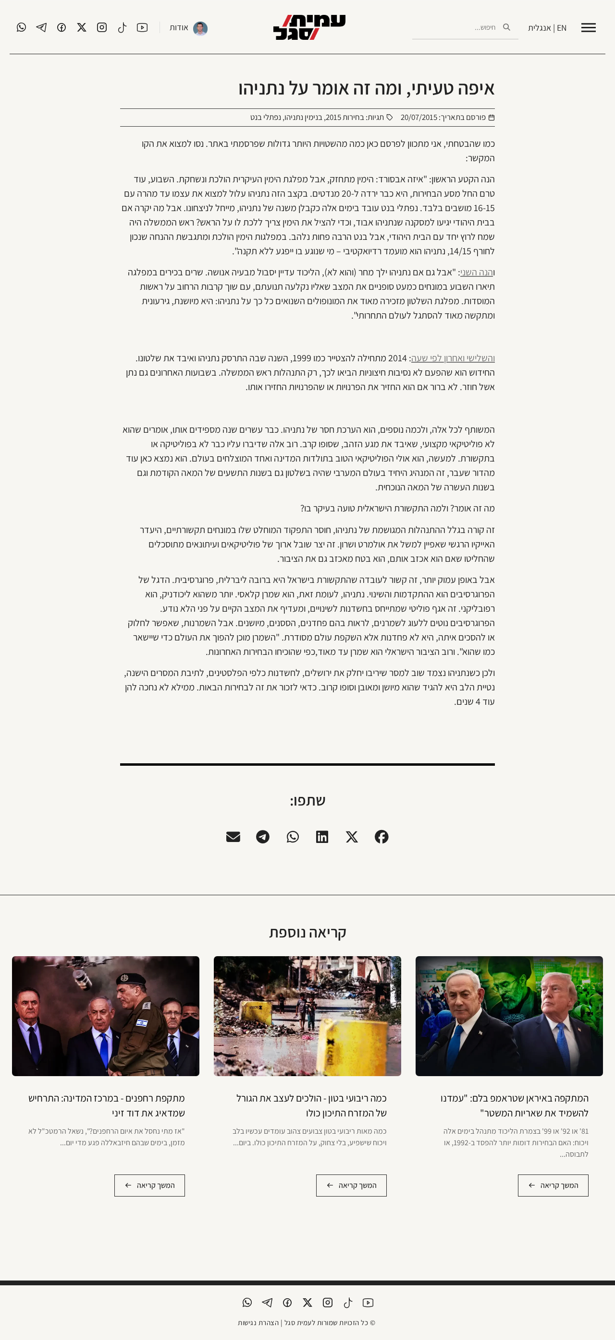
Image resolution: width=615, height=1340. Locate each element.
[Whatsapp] (21, 27)
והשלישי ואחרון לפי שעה (453, 358)
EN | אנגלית (547, 27)
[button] (381, 836)
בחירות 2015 (345, 117)
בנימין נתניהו (303, 117)
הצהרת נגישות (258, 1322)
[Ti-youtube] (142, 27)
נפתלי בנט (265, 117)
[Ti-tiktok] (122, 27)
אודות (179, 27)
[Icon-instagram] (102, 27)
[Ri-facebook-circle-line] (61, 27)
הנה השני (476, 272)
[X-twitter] (81, 27)
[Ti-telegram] (41, 27)
